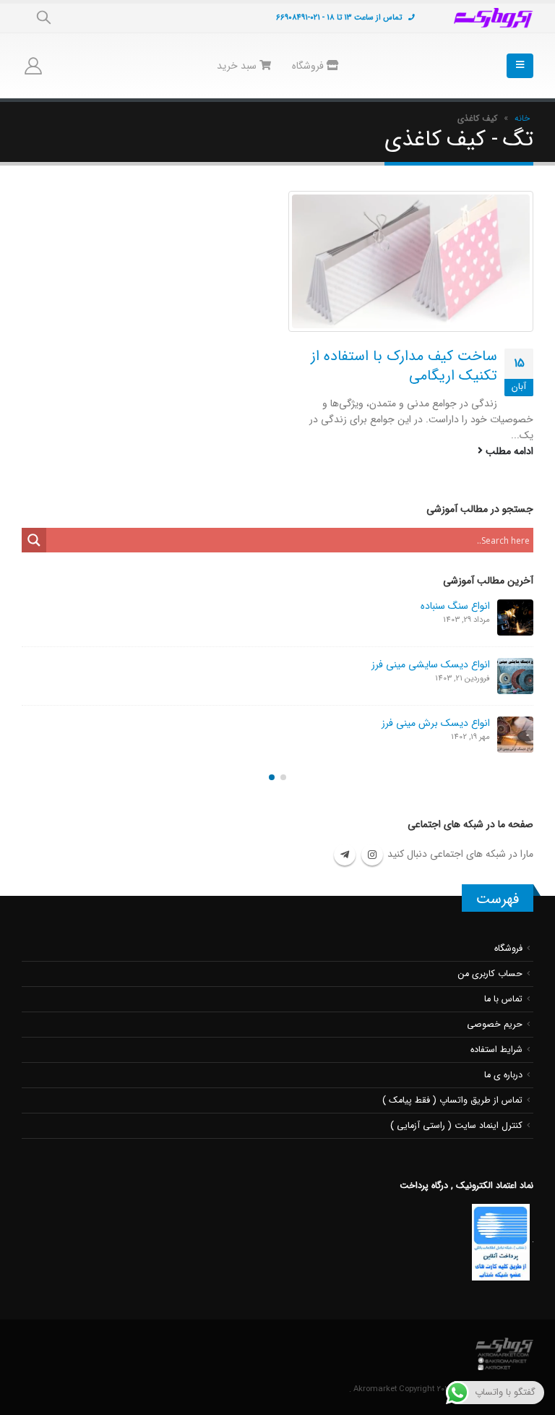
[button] (283, 777)
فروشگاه (309, 66)
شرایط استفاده (496, 1050)
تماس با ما (503, 999)
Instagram (372, 854)
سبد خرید (238, 66)
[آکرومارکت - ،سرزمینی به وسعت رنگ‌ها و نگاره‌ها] (493, 18)
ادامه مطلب (508, 451)
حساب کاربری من (490, 974)
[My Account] (34, 66)
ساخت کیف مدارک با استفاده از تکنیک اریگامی (404, 366)
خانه (522, 118)
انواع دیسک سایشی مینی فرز (430, 664)
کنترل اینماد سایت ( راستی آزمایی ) (456, 1126)
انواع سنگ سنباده (455, 606)
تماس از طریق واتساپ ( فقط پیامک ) (452, 1100)
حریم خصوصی (494, 1024)
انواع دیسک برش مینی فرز (436, 723)
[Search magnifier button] (34, 540)
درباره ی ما (503, 1075)
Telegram (345, 854)
